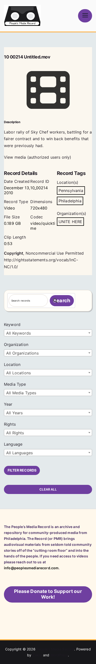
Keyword (12, 324)
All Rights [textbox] (15, 432)
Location (12, 364)
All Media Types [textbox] (21, 392)
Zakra (37, 655)
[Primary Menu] (85, 15)
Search (61, 301)
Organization (16, 344)
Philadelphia (70, 200)
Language (13, 444)
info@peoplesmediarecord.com (31, 568)
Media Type (15, 384)
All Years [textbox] (14, 412)
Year (8, 404)
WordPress (59, 655)
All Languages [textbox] (19, 452)
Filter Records (22, 470)
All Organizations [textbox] (22, 353)
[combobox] (48, 332)
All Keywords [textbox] (18, 333)
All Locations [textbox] (18, 372)
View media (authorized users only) (37, 157)
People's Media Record (55, 649)
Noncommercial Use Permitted (55, 253)
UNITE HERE (70, 221)
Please (48, 594)
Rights (10, 424)
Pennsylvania (71, 190)
